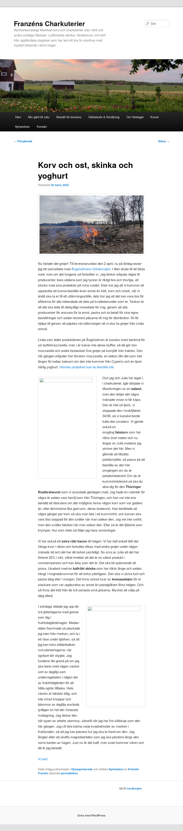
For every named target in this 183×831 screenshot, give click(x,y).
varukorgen (134, 788)
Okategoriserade (82, 769)
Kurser (154, 117)
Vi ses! (43, 758)
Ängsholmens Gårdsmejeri (90, 268)
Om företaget (135, 117)
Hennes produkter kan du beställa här (86, 366)
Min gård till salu (38, 117)
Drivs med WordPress (91, 815)
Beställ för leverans (68, 117)
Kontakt (42, 126)
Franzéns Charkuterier (49, 23)
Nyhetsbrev (22, 126)
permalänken (69, 773)
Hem (18, 117)
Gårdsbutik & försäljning (103, 117)
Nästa (163, 141)
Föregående (23, 141)
